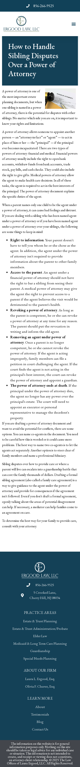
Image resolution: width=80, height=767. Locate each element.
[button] (73, 23)
